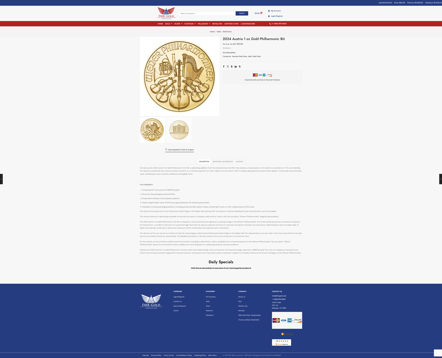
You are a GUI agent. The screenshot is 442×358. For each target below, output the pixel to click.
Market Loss (243, 306)
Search (242, 13)
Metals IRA (217, 24)
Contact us (177, 301)
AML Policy (212, 355)
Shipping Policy (200, 355)
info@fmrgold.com (279, 296)
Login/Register (248, 24)
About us (241, 297)
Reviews (241, 310)
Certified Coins (231, 24)
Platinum (189, 24)
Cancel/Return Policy (184, 355)
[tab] (204, 161)
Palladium (203, 24)
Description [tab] (204, 162)
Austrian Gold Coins (239, 56)
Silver (177, 24)
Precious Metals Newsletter (248, 320)
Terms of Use (169, 355)
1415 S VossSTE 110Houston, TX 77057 (279, 305)
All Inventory (211, 297)
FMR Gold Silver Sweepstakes (249, 315)
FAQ (239, 301)
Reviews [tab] (239, 162)
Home (160, 24)
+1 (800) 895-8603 (278, 299)
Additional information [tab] (222, 162)
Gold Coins (227, 31)
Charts (176, 310)
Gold (167, 24)
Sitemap (145, 355)
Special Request (179, 306)
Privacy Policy (156, 355)
